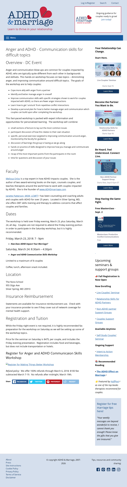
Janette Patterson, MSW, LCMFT (23, 195)
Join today (106, 19)
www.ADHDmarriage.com (52, 189)
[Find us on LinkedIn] (113, 470)
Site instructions (13, 465)
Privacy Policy (12, 471)
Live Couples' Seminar (108, 292)
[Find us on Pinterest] (103, 470)
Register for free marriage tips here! (107, 407)
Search (103, 3)
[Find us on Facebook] (98, 470)
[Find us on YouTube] (108, 470)
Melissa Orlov (13, 178)
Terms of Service (13, 474)
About (9, 459)
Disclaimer (11, 477)
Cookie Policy (12, 468)
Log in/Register (88, 3)
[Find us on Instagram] (118, 470)
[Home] (30, 16)
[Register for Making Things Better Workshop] (30, 364)
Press (8, 462)
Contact (115, 3)
